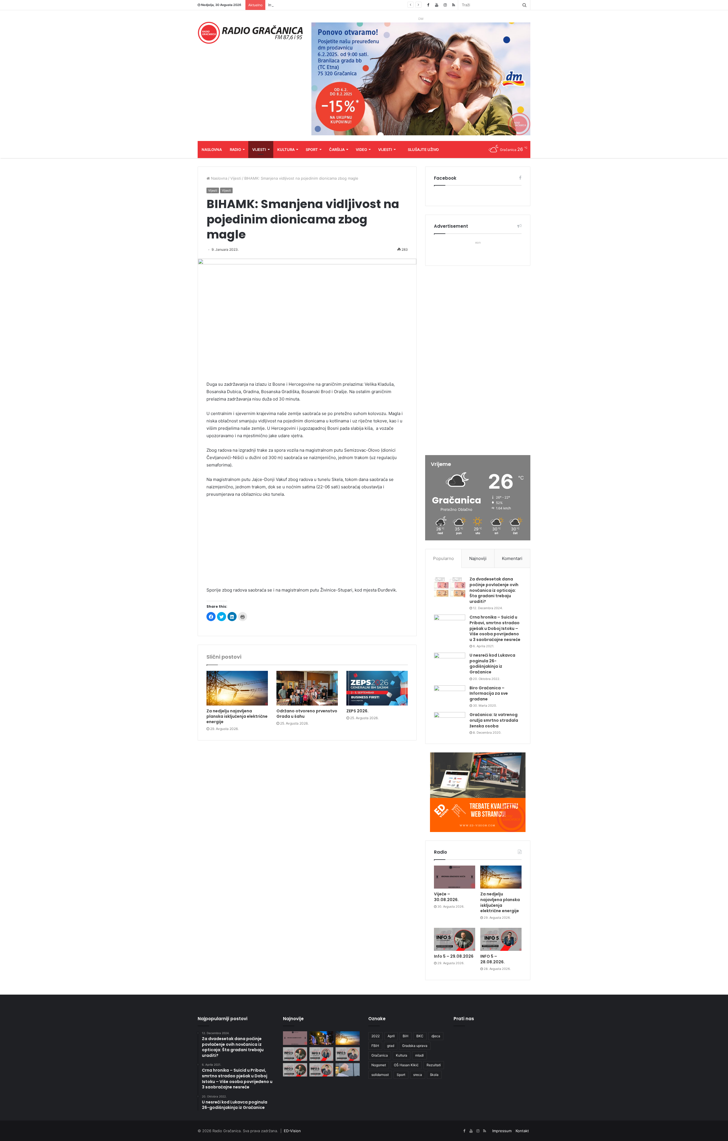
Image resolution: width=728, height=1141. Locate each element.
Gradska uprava (414, 1046)
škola (434, 1074)
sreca (417, 1074)
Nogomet (378, 1065)
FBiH (375, 1046)
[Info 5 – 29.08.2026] (454, 939)
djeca (435, 1036)
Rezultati (434, 1065)
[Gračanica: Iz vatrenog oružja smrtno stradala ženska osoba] (449, 722)
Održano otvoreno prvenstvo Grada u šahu (306, 713)
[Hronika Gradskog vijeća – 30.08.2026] (321, 1038)
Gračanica (379, 1055)
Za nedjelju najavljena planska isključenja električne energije (237, 716)
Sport (312, 149)
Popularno (443, 558)
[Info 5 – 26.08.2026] (295, 1070)
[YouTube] (436, 5)
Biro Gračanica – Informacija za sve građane (489, 693)
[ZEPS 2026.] (377, 688)
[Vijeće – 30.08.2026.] (454, 877)
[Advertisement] (307, 545)
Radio (235, 149)
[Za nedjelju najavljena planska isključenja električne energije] (237, 688)
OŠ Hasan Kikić (406, 1065)
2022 (375, 1036)
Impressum (502, 1130)
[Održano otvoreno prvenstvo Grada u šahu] (307, 688)
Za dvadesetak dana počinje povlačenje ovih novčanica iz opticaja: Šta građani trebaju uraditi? (494, 590)
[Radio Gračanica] (250, 33)
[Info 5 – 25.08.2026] (321, 1070)
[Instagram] (445, 5)
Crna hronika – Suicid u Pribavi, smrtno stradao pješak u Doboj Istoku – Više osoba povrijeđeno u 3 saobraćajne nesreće (495, 628)
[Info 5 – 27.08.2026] (348, 1054)
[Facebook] (428, 5)
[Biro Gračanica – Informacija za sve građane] (449, 696)
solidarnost (380, 1074)
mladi (419, 1055)
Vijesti (259, 149)
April (391, 1036)
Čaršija (337, 149)
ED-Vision (292, 1130)
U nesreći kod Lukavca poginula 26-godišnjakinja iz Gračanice (492, 663)
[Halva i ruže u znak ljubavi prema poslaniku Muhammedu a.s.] (348, 1070)
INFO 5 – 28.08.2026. (492, 959)
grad (390, 1046)
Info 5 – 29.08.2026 (285, 5)
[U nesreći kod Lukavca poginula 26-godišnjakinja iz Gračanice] (449, 663)
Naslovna (212, 149)
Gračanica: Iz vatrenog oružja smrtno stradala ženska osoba (494, 720)
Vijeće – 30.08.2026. (446, 897)
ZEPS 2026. (357, 711)
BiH (405, 1036)
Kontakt (522, 1130)
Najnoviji (478, 558)
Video (361, 149)
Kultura (286, 149)
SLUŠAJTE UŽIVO (423, 149)
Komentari (512, 558)
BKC (419, 1036)
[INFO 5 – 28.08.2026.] (501, 939)
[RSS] (453, 5)
